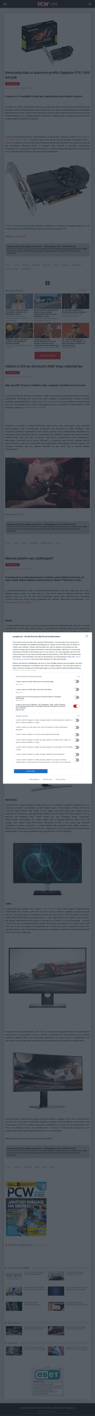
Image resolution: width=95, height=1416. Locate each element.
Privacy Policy (61, 779)
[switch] (76, 681)
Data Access (47, 779)
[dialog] (47, 708)
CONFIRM (31, 771)
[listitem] (47, 676)
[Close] (87, 637)
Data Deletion (34, 779)
